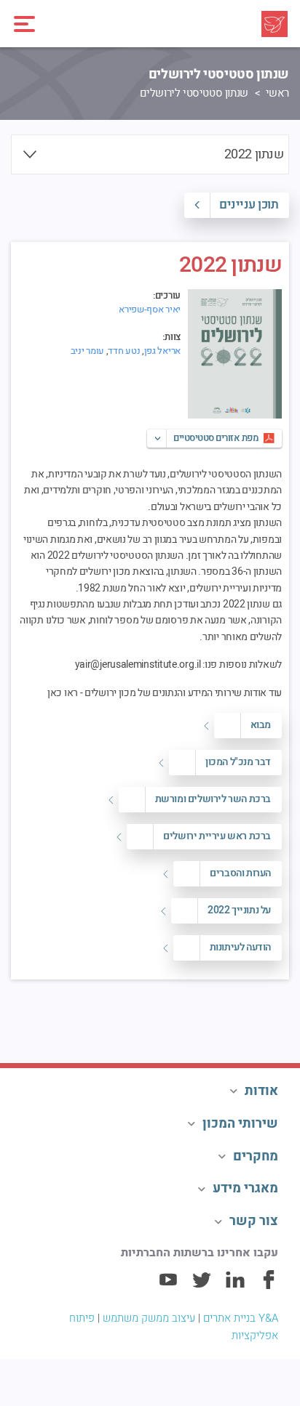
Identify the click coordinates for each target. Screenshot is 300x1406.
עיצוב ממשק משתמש (149, 1318)
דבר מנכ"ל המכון (238, 761)
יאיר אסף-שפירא (150, 309)
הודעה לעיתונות (240, 947)
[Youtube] (168, 1286)
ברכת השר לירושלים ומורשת (213, 799)
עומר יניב (87, 350)
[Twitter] (201, 1286)
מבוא (260, 724)
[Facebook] (268, 1286)
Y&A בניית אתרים (240, 1318)
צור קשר (253, 1221)
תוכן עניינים (248, 204)
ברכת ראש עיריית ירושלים (217, 836)
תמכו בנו (257, 1014)
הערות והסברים (240, 873)
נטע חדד (124, 350)
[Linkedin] (235, 1286)
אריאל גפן (162, 350)
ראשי (277, 93)
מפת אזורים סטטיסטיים (215, 438)
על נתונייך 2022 (239, 910)
